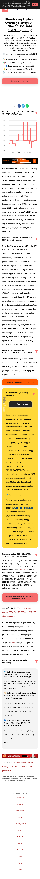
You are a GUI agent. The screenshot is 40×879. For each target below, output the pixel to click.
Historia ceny (20, 798)
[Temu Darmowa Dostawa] (20, 756)
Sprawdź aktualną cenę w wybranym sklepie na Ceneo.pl (20, 597)
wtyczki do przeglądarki (23, 508)
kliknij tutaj (29, 495)
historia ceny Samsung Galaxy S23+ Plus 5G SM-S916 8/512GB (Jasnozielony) (19, 612)
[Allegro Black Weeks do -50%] (20, 161)
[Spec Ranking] (5, 9)
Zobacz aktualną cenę (20, 81)
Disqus (20, 869)
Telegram (20, 843)
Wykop (20, 863)
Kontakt (20, 817)
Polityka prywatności (20, 824)
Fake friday (20, 804)
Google (20, 856)
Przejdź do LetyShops (20, 404)
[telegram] (23, 106)
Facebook (20, 850)
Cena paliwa (20, 811)
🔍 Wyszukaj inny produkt (23, 9)
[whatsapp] (27, 106)
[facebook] (19, 106)
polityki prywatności (19, 6)
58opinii (22, 570)
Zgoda (35, 4)
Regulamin (20, 830)
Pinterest (20, 837)
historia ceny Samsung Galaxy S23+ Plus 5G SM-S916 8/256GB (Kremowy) (19, 767)
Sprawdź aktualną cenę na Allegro (20, 382)
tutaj (13, 642)
